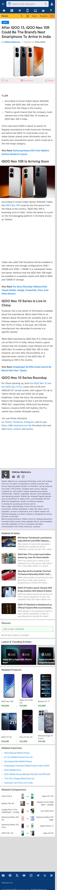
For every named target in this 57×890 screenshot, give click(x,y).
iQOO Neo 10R (12, 205)
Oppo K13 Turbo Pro (26, 701)
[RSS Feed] (45, 875)
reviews (17, 429)
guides (29, 429)
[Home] (4, 10)
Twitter (8, 422)
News (34, 16)
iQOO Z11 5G (6, 737)
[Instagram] (31, 875)
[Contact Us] (3, 875)
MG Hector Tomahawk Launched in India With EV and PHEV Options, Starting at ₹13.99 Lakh (34, 539)
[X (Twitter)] (17, 875)
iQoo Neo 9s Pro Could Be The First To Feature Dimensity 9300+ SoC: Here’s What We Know (34, 573)
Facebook (18, 422)
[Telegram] (38, 875)
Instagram (29, 422)
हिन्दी (51, 16)
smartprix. (18, 425)
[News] (12, 10)
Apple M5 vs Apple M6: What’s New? (17, 661)
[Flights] (20, 10)
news (9, 429)
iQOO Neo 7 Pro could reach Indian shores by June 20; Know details (34, 556)
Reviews (43, 16)
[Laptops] (35, 10)
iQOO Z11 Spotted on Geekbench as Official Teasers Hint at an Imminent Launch (35, 606)
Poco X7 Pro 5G (26, 737)
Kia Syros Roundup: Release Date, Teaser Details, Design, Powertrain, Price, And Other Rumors (25, 290)
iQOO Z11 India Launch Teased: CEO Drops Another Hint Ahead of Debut (35, 589)
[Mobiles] (27, 10)
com (26, 425)
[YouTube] (24, 875)
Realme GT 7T (43, 701)
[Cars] (43, 10)
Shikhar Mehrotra (21, 472)
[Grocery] (51, 10)
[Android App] (51, 875)
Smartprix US (7, 883)
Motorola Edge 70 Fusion (45, 737)
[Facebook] (10, 875)
